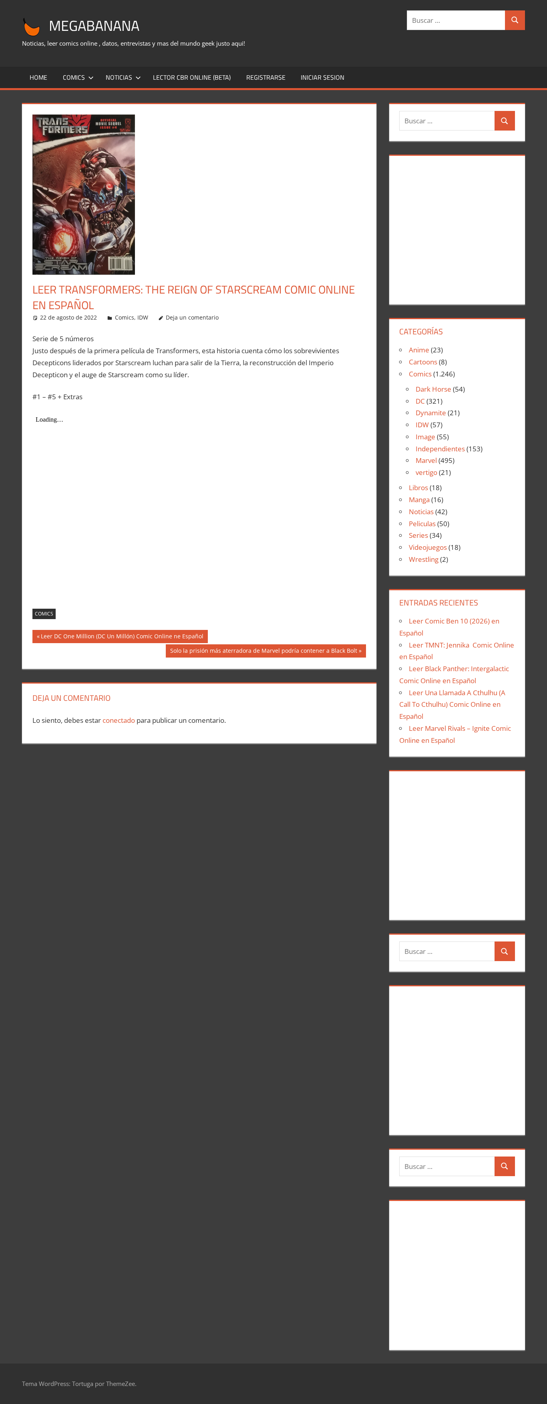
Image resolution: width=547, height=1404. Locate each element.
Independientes (440, 448)
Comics (74, 77)
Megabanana (94, 25)
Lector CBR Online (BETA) (192, 77)
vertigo (426, 472)
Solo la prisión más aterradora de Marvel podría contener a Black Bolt (263, 652)
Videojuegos (428, 547)
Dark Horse (433, 389)
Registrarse (266, 77)
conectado (119, 720)
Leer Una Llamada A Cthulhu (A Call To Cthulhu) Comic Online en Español (452, 704)
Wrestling (423, 559)
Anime (419, 349)
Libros (418, 487)
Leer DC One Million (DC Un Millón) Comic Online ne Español (121, 637)
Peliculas (422, 523)
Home (38, 77)
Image (425, 436)
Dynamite (431, 412)
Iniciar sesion (322, 77)
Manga (419, 499)
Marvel (426, 460)
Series (418, 535)
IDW (142, 317)
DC (420, 401)
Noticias (119, 77)
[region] (457, 227)
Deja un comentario (192, 317)
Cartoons (423, 361)
